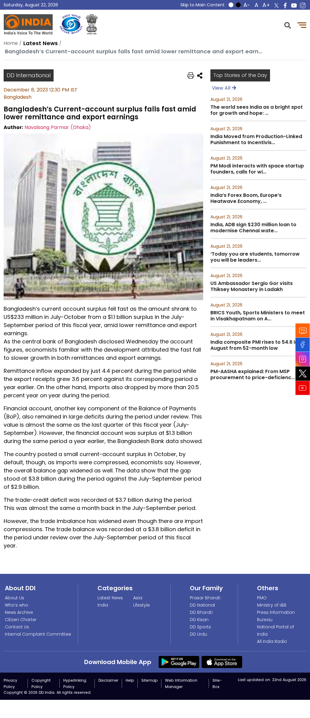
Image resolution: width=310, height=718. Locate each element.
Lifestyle (141, 605)
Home (11, 43)
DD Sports (200, 627)
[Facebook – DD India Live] (285, 5)
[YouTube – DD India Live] (294, 5)
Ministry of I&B (271, 605)
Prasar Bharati (205, 598)
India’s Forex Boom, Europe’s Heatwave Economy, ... (246, 198)
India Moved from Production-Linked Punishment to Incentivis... (256, 140)
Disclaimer (108, 680)
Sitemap (149, 680)
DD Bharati (201, 612)
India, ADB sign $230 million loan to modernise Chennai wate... (253, 228)
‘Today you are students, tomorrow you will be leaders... (255, 257)
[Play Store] (179, 662)
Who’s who (16, 605)
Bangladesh (17, 97)
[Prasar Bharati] (71, 24)
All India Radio (272, 641)
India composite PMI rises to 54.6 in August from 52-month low (254, 345)
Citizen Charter (21, 620)
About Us (14, 598)
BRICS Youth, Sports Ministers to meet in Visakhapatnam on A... (257, 316)
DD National (202, 605)
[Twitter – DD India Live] (276, 5)
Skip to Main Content (202, 5)
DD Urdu (198, 634)
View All (222, 87)
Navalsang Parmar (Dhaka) (58, 127)
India (102, 605)
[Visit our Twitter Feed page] (302, 373)
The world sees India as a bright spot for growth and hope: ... (256, 110)
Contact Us (17, 627)
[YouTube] (302, 388)
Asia (137, 598)
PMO (262, 598)
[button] (287, 24)
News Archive (19, 612)
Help (130, 680)
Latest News (110, 598)
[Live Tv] (302, 330)
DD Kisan (199, 620)
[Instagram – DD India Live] (302, 5)
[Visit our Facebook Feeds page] (302, 344)
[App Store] (222, 662)
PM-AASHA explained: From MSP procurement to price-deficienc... (252, 375)
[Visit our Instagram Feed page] (302, 359)
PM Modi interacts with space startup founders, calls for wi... (257, 169)
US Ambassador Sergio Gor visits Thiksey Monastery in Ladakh (251, 286)
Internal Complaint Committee (38, 634)
